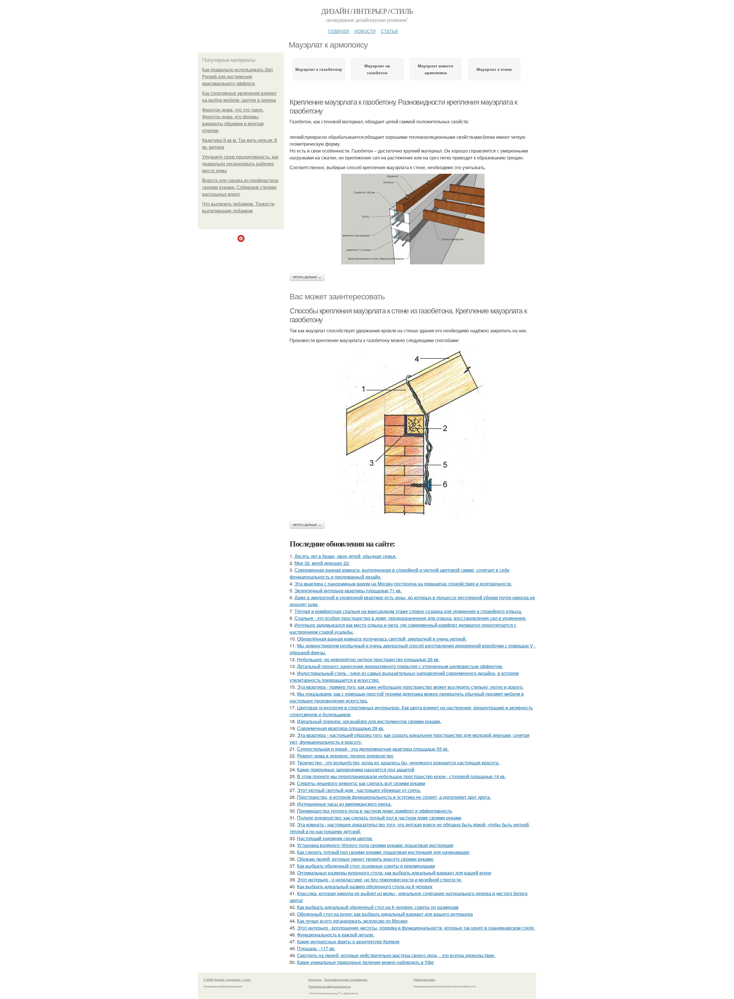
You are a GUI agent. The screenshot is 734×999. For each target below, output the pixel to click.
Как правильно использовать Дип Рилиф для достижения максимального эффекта (237, 76)
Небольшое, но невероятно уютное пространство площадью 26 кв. (368, 659)
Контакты (315, 979)
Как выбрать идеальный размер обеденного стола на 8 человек (364, 886)
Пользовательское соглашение (345, 979)
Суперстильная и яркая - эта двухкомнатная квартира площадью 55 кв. (373, 749)
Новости (365, 30)
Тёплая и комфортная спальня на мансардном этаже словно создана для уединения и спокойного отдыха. (408, 611)
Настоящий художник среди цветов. (335, 838)
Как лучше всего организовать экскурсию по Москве (352, 921)
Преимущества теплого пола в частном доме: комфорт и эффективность (374, 810)
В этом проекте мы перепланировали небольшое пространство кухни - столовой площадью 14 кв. (401, 776)
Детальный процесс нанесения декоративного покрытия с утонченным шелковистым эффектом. (400, 666)
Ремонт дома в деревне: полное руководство (345, 755)
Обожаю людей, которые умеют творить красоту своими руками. (365, 859)
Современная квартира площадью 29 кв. (340, 728)
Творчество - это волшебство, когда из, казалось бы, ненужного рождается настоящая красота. (398, 762)
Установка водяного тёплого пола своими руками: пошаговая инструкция (375, 845)
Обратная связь (424, 979)
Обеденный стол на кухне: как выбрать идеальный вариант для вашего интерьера (385, 914)
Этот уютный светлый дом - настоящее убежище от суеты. (359, 790)
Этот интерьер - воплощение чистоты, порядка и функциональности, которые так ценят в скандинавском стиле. (416, 927)
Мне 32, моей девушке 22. (322, 563)
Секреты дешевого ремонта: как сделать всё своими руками (361, 783)
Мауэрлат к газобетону (318, 69)
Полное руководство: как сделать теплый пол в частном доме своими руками (379, 817)
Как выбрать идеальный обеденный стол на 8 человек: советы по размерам (377, 907)
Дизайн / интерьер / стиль (367, 11)
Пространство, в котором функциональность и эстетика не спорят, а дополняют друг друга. (394, 797)
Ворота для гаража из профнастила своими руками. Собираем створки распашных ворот (240, 187)
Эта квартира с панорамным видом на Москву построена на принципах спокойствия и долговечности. (403, 583)
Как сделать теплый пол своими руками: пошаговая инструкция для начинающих (383, 852)
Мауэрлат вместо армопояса (435, 69)
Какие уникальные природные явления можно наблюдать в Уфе (365, 962)
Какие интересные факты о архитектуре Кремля (348, 941)
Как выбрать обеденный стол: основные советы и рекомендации (366, 866)
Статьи (389, 30)
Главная (338, 30)
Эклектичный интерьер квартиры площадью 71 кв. (348, 590)
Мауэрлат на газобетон (377, 69)
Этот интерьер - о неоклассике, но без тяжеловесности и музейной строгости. (379, 879)
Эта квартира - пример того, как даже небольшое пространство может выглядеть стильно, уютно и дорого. (410, 687)
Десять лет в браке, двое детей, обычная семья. (345, 556)
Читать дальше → (307, 277)
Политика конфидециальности (330, 986)
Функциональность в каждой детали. (335, 934)
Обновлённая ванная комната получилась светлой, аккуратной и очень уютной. (381, 638)
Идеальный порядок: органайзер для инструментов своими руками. (369, 721)
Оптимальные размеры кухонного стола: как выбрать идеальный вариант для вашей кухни (394, 872)
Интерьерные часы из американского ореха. (344, 804)
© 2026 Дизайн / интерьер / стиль (227, 979)
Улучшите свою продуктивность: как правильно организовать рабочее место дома (240, 164)
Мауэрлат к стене (494, 69)
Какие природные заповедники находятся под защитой (355, 769)
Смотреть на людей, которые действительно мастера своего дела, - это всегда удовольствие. (396, 955)
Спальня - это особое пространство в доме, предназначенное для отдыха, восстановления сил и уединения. (410, 618)
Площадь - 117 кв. (316, 948)
